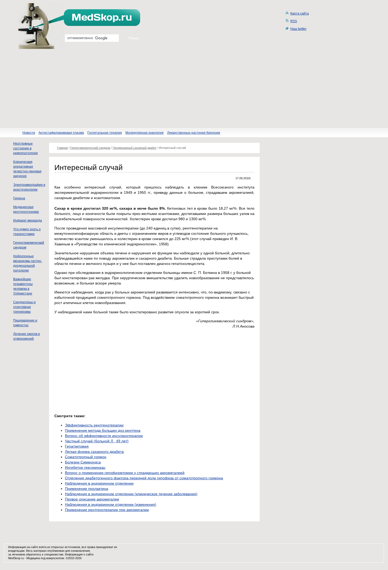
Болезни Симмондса (83, 462)
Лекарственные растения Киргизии (193, 133)
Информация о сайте (79, 554)
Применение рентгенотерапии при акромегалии (107, 510)
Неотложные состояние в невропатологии (25, 148)
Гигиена (19, 198)
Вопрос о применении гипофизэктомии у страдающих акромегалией (124, 473)
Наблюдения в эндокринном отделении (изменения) (110, 504)
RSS (293, 21)
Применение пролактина (86, 488)
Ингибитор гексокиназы (85, 467)
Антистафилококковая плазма (61, 133)
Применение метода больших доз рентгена (102, 430)
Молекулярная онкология (144, 133)
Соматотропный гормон (85, 457)
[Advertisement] (194, 89)
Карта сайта (299, 13)
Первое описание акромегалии (92, 499)
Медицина (33, 558)
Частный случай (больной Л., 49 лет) (97, 441)
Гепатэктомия (77, 446)
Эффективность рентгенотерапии (94, 425)
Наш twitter (298, 29)
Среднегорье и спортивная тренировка (24, 307)
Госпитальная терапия (104, 133)
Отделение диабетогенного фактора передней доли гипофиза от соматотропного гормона (144, 478)
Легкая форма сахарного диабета (94, 451)
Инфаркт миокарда (27, 220)
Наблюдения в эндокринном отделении (99, 483)
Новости (28, 133)
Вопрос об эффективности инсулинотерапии (104, 436)
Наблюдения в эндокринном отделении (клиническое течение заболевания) (131, 494)
